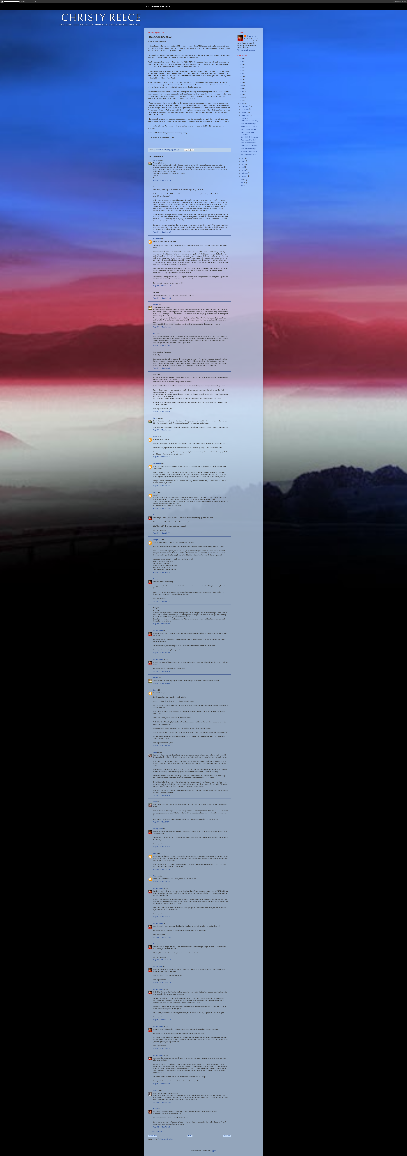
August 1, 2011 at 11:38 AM (162, 457)
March (244, 170)
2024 (241, 65)
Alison (155, 437)
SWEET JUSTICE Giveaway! (249, 121)
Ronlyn (155, 160)
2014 (241, 95)
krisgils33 (156, 540)
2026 (241, 59)
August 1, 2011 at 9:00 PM (161, 847)
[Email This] (185, 150)
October (245, 112)
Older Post (227, 1136)
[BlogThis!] (187, 150)
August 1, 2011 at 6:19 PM (161, 624)
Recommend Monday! (248, 124)
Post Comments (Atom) (166, 1139)
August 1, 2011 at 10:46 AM (162, 232)
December (245, 106)
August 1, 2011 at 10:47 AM (162, 286)
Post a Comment (156, 1131)
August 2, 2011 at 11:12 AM (161, 1084)
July (243, 158)
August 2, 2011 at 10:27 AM (162, 937)
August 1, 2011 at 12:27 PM (162, 486)
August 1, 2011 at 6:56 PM (161, 683)
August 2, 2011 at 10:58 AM (162, 1020)
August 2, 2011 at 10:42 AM (162, 983)
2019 (241, 80)
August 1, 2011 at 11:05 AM (162, 327)
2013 (241, 98)
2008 (241, 186)
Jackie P (156, 1090)
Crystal (155, 305)
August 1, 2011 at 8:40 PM (161, 795)
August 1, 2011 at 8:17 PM (161, 746)
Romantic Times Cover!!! (249, 151)
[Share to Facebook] (191, 150)
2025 (241, 62)
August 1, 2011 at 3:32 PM (161, 601)
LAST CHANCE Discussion (249, 137)
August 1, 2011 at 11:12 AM (161, 345)
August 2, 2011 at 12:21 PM (162, 1102)
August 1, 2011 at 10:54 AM (162, 298)
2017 (241, 86)
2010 (241, 180)
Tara (154, 690)
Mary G (155, 1109)
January (244, 176)
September (246, 115)
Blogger (212, 1151)
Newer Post (153, 1136)
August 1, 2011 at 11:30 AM (162, 430)
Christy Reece (158, 515)
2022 (241, 71)
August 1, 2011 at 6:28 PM (161, 671)
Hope (155, 752)
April (243, 167)
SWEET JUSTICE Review (248, 146)
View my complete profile (246, 50)
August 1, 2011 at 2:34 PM (161, 533)
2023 (241, 68)
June (243, 161)
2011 (241, 104)
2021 (241, 74)
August (244, 118)
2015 (241, 92)
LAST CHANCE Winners (248, 129)
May (243, 164)
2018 (241, 83)
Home (190, 1136)
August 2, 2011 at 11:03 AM (162, 1049)
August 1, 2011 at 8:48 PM (161, 822)
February (245, 173)
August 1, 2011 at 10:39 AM (162, 180)
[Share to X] (189, 150)
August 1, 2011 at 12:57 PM (162, 508)
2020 (241, 77)
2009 (241, 183)
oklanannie (157, 239)
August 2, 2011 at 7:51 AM (161, 882)
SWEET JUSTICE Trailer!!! (249, 127)
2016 (241, 89)
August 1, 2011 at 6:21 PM (161, 653)
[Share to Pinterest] (193, 150)
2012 (241, 101)
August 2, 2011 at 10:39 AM (162, 960)
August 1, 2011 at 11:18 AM (161, 411)
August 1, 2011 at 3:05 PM (161, 572)
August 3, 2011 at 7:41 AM (161, 1127)
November (245, 109)
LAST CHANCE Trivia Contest (247, 133)
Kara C (155, 492)
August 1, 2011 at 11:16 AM (161, 368)
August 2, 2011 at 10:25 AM (162, 917)
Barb (155, 333)
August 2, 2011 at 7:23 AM (161, 869)
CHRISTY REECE (101, 18)
